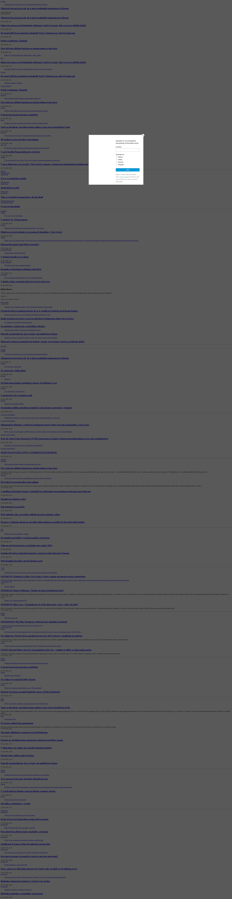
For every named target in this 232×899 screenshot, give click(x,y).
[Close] (143, 135)
